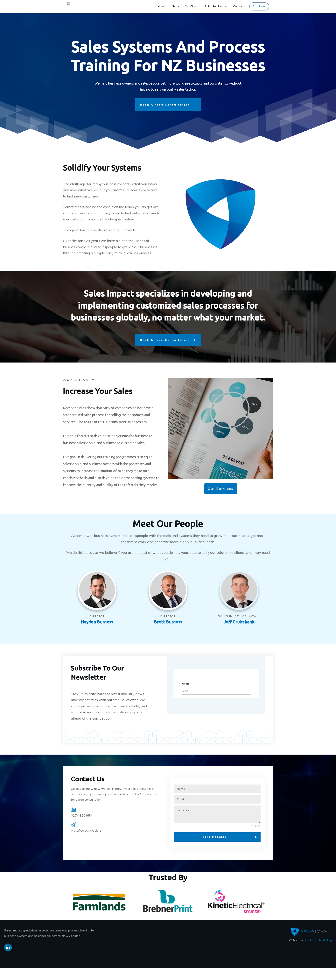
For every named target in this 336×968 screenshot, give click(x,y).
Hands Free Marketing (318, 940)
